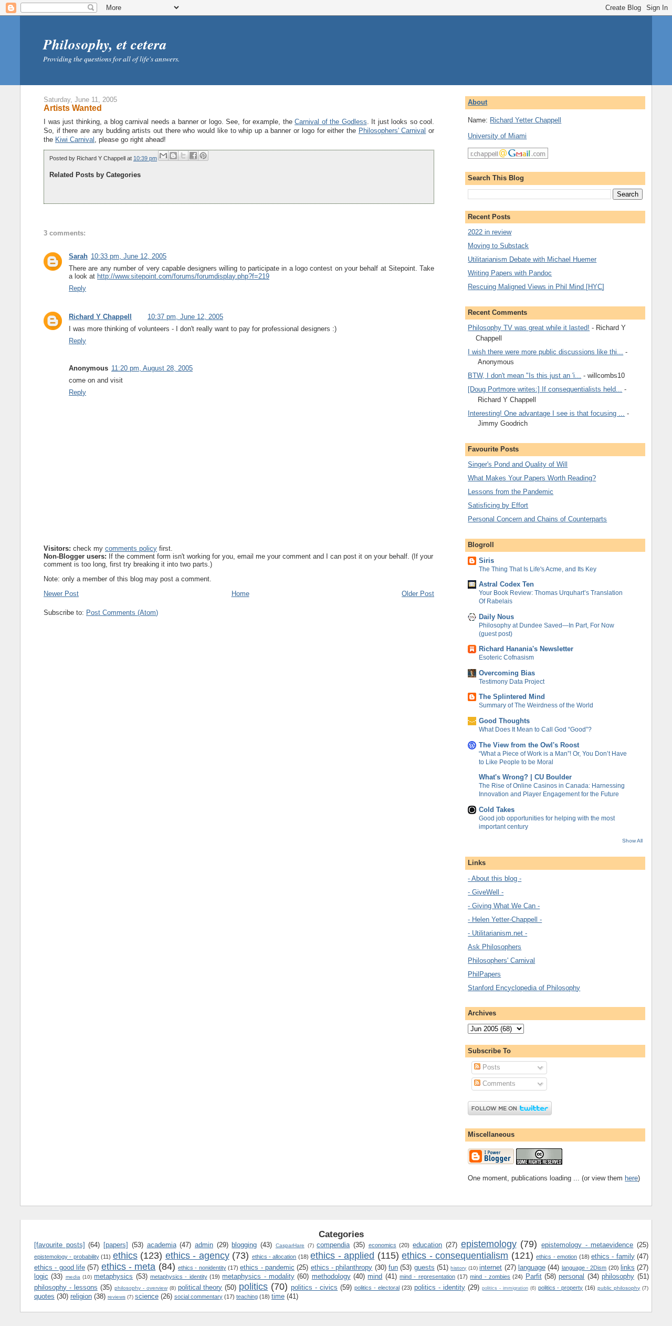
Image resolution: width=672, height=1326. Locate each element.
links (628, 1267)
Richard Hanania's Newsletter (526, 649)
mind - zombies (490, 1276)
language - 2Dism (584, 1268)
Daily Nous (496, 617)
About (477, 102)
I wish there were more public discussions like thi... (545, 352)
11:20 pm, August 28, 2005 (152, 368)
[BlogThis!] (173, 155)
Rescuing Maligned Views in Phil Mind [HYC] (536, 287)
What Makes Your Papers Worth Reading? (532, 478)
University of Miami (497, 136)
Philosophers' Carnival (392, 131)
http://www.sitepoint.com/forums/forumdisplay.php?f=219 (183, 276)
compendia (333, 1245)
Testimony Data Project (511, 681)
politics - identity (439, 1287)
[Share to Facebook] (193, 155)
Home (240, 594)
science (147, 1296)
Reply (77, 288)
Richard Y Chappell (100, 317)
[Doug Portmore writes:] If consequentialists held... (545, 389)
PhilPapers (484, 974)
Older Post (418, 594)
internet (490, 1267)
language (531, 1267)
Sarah (78, 256)
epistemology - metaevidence (587, 1245)
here (631, 1178)
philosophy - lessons (66, 1287)
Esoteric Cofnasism (506, 657)
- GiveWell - (485, 892)
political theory (200, 1287)
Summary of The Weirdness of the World (536, 705)
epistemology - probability (66, 1256)
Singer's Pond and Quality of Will (518, 464)
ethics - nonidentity (202, 1268)
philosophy (618, 1276)
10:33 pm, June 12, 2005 (128, 256)
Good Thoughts (504, 721)
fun (393, 1267)
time (278, 1296)
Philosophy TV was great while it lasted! (529, 328)
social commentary (198, 1296)
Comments (498, 1083)
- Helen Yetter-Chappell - (505, 919)
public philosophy (618, 1288)
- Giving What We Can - (504, 906)
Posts (490, 1067)
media (73, 1277)
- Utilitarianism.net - (497, 933)
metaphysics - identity (178, 1276)
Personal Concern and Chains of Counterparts (537, 519)
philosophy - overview (140, 1288)
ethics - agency (197, 1255)
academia (161, 1245)
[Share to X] (183, 155)
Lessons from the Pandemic (510, 492)
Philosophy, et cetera (105, 44)
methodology (331, 1276)
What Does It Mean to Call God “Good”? (535, 729)
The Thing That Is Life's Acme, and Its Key (537, 569)
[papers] (115, 1245)
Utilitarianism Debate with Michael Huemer (532, 259)
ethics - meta (128, 1266)
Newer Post (61, 594)
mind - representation (427, 1276)
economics (382, 1245)
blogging (244, 1245)
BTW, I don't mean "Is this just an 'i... (524, 375)
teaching (247, 1296)
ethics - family (613, 1256)
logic (41, 1276)
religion (81, 1296)
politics (253, 1286)
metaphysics (113, 1276)
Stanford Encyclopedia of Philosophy (524, 988)
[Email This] (163, 155)
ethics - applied (342, 1255)
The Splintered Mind (512, 697)
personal (571, 1276)
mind (375, 1276)
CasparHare (290, 1245)
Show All (632, 841)
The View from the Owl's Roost (529, 745)
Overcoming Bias (507, 673)
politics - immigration (505, 1288)
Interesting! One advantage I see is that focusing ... (546, 413)
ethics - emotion (556, 1256)
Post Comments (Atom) (122, 612)
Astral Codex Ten (506, 584)
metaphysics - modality (258, 1276)
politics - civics (314, 1287)
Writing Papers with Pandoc (510, 273)
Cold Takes (496, 810)
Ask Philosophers (494, 947)
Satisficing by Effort (498, 505)
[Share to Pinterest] (203, 155)
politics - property (560, 1287)
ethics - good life (59, 1267)
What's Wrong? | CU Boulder (525, 777)
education (427, 1245)
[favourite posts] (59, 1245)
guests (424, 1267)
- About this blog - (494, 878)
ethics (125, 1255)
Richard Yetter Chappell (525, 120)
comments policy (131, 548)
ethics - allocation (274, 1256)
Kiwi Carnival (74, 139)
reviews (116, 1297)
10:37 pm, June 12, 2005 (185, 317)
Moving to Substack (498, 246)
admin (204, 1245)
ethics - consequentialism (455, 1255)
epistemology (489, 1244)
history (458, 1268)
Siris (486, 560)
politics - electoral (377, 1287)
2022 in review (489, 232)
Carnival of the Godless (331, 122)
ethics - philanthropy (342, 1267)
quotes (44, 1296)
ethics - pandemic (267, 1267)
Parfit (534, 1276)
